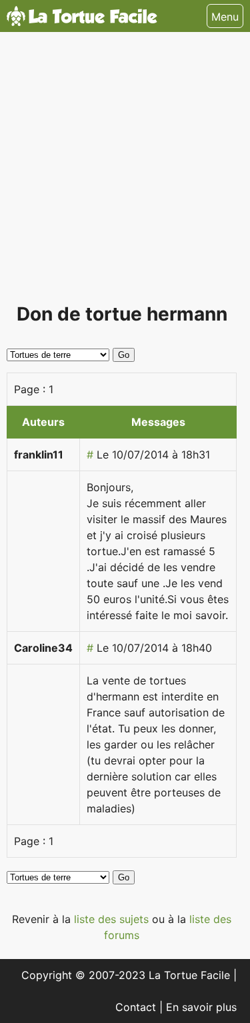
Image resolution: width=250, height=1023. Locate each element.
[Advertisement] (125, 173)
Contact (137, 1007)
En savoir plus (201, 1007)
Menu (225, 16)
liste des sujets (113, 919)
